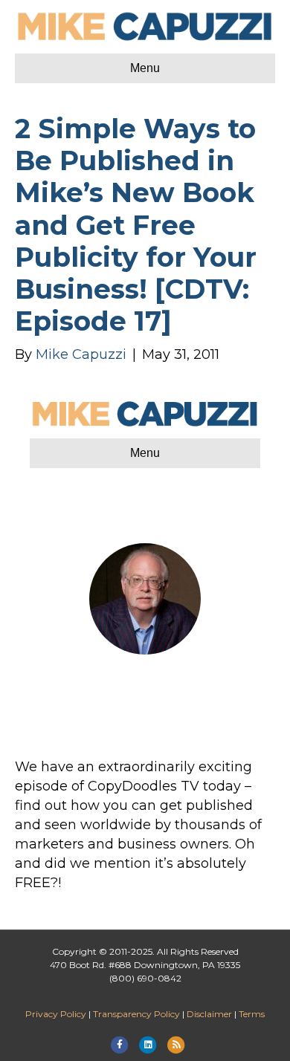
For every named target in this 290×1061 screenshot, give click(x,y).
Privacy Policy (55, 1013)
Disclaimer (209, 1013)
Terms (252, 1013)
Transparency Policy (136, 1013)
